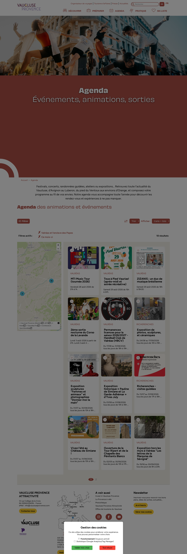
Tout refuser (107, 548)
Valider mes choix (82, 548)
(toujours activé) (95, 539)
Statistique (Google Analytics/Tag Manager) (95, 541)
